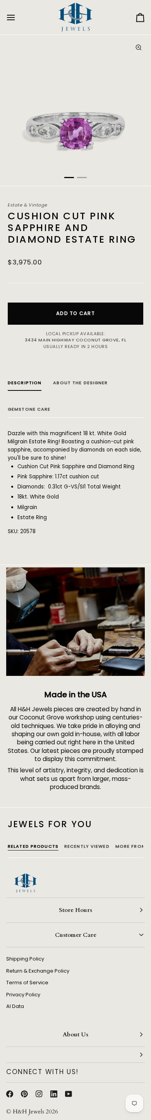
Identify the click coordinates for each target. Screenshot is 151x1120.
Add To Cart (75, 313)
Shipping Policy (25, 958)
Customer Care (75, 935)
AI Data (15, 1006)
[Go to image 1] (69, 177)
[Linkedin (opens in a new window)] (53, 1093)
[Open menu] (17, 17)
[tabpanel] (75, 482)
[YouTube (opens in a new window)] (68, 1093)
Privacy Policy (23, 994)
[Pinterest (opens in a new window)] (24, 1093)
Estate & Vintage (28, 205)
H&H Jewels (28, 1111)
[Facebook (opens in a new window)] (9, 1093)
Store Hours (75, 910)
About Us (75, 1034)
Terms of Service (27, 982)
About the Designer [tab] (80, 383)
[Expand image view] (138, 47)
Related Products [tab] (33, 846)
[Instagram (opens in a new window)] (39, 1093)
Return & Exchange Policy (37, 971)
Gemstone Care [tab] (29, 409)
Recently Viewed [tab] (87, 846)
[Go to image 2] (82, 177)
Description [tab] (24, 383)
